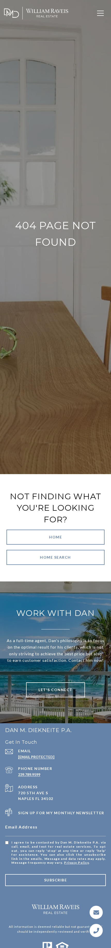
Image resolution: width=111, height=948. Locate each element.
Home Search (55, 557)
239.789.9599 (29, 774)
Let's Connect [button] (55, 689)
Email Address (21, 826)
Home (55, 537)
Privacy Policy (76, 863)
